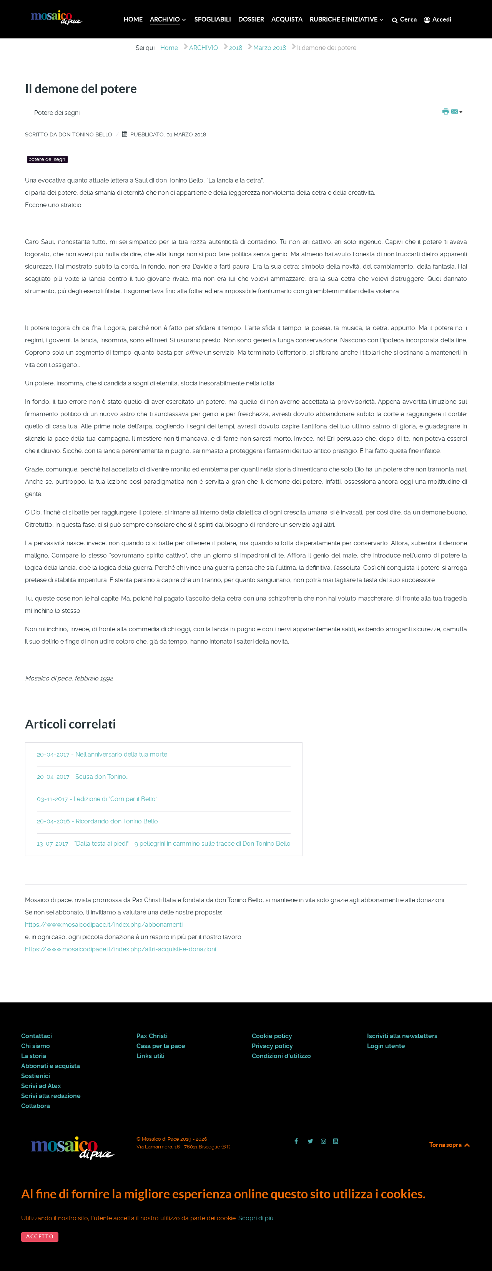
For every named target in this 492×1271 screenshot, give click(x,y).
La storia (33, 1056)
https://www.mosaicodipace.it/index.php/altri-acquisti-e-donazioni (120, 949)
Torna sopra (446, 1144)
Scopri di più (256, 1218)
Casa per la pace (160, 1046)
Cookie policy (272, 1036)
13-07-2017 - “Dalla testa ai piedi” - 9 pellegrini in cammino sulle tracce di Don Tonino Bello (164, 843)
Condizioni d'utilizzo (281, 1056)
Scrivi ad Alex (41, 1086)
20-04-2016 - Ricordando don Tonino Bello (97, 821)
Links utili (150, 1056)
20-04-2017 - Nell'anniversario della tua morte (102, 754)
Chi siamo (35, 1046)
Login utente (386, 1046)
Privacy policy (272, 1046)
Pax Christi (152, 1036)
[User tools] (452, 112)
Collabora (35, 1106)
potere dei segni (47, 159)
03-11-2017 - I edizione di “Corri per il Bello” (97, 799)
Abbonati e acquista (50, 1066)
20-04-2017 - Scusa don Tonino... (83, 776)
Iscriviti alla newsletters (402, 1036)
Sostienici (35, 1076)
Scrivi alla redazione (51, 1096)
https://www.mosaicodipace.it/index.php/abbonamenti (104, 924)
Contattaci (36, 1036)
